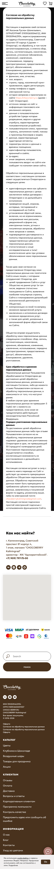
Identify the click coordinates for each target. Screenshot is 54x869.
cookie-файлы (23, 858)
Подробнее (13, 865)
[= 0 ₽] (50, 3)
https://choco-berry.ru (27, 275)
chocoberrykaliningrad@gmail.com (23, 676)
